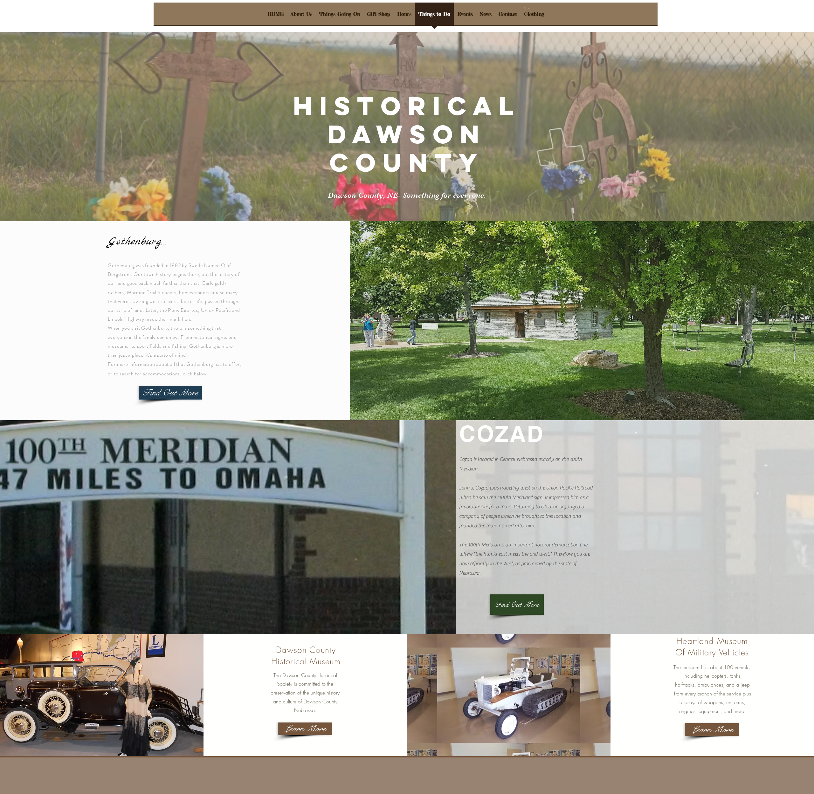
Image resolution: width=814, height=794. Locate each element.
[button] (528, 8)
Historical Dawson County (407, 134)
